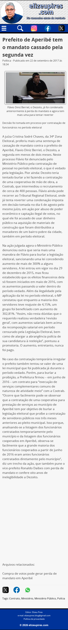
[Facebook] (48, 28)
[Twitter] (61, 28)
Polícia (61, 598)
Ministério (27, 598)
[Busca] (20, 28)
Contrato (14, 598)
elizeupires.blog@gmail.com (37, 615)
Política (6, 60)
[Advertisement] (34, 518)
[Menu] (6, 28)
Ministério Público (45, 598)
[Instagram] (34, 28)
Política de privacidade (34, 619)
